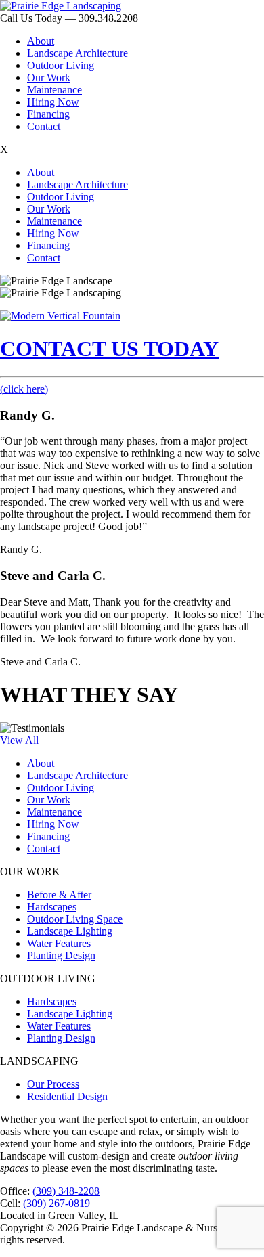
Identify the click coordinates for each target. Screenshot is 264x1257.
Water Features (59, 943)
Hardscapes (51, 906)
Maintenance (54, 89)
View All (19, 740)
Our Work (48, 77)
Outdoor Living (60, 65)
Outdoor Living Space (75, 919)
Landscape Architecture (77, 53)
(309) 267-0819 (56, 1203)
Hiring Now (53, 102)
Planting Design (61, 955)
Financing (48, 114)
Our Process (53, 1084)
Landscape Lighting (69, 931)
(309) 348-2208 (66, 1191)
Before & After (59, 894)
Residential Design (67, 1096)
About (40, 41)
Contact (43, 126)
